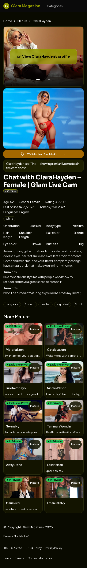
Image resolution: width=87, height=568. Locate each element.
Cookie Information (40, 558)
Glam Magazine (22, 6)
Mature (22, 21)
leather (45, 304)
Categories (55, 6)
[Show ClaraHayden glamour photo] (49, 79)
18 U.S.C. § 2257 (12, 548)
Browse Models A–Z (16, 536)
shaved (29, 304)
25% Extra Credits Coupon (48, 155)
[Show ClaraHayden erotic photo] (38, 79)
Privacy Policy (53, 548)
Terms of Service (13, 558)
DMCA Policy (34, 548)
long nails (12, 304)
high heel (63, 304)
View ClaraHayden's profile (49, 57)
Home (7, 21)
